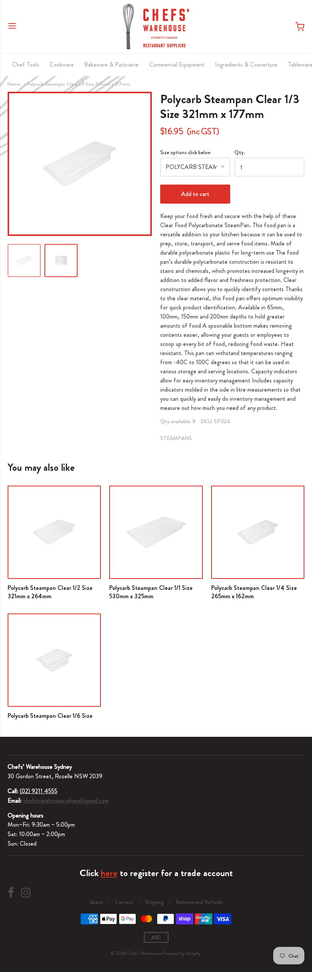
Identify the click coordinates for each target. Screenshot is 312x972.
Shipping (154, 902)
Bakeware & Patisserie (111, 64)
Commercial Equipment (177, 64)
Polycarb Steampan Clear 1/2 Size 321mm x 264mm (50, 592)
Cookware (61, 64)
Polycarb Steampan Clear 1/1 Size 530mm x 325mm (151, 592)
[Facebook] (11, 893)
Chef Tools (25, 64)
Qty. (239, 153)
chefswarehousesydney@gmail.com (66, 800)
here (109, 873)
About (96, 902)
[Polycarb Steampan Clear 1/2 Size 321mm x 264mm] (54, 532)
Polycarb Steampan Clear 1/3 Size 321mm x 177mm (78, 84)
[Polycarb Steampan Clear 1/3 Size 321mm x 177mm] (24, 260)
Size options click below (185, 153)
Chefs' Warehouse (144, 953)
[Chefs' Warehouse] (156, 26)
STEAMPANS (176, 438)
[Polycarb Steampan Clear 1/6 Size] (54, 660)
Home (14, 84)
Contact (124, 902)
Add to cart (195, 194)
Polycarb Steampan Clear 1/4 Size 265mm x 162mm (254, 592)
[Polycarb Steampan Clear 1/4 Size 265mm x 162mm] (258, 532)
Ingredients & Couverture (246, 64)
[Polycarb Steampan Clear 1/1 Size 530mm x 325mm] (156, 532)
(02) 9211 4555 (38, 791)
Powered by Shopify (182, 953)
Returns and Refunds (199, 902)
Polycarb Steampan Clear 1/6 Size (50, 715)
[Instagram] (26, 893)
